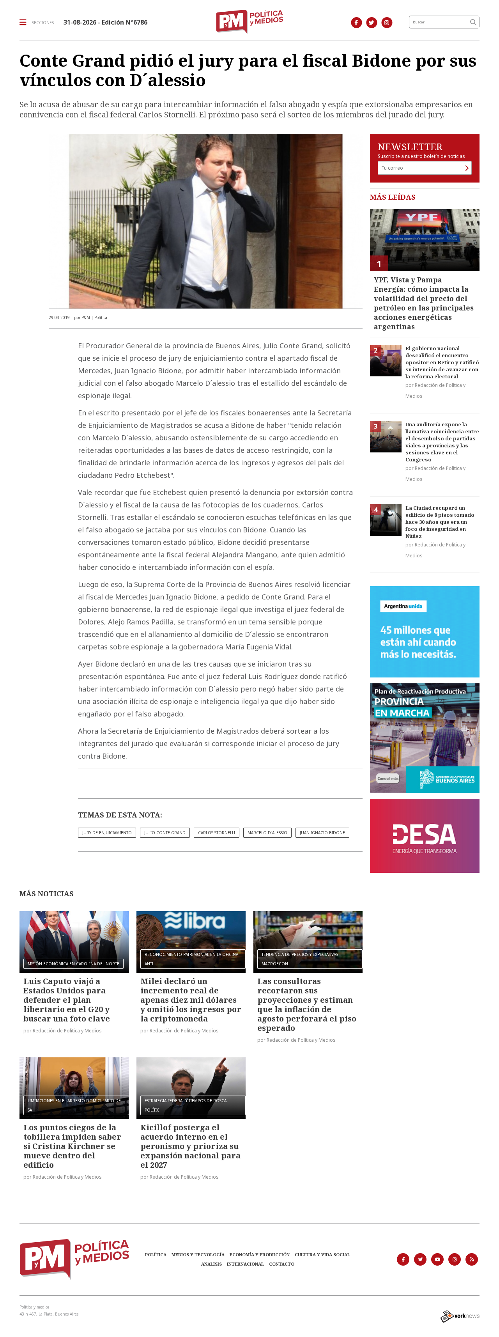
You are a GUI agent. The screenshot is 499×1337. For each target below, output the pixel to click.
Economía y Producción (260, 1254)
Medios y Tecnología (198, 1254)
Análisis (211, 1264)
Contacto (281, 1264)
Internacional (245, 1264)
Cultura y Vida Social (322, 1254)
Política (155, 1254)
